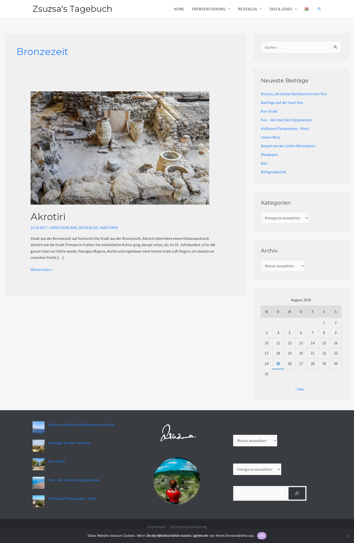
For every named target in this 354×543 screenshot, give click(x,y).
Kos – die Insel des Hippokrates (286, 119)
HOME (179, 9)
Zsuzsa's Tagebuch (72, 9)
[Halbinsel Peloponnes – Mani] (39, 501)
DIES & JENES (281, 9)
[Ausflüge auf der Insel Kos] (39, 446)
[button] (319, 9)
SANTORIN (109, 227)
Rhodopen (269, 154)
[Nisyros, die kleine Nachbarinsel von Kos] (39, 427)
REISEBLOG (247, 9)
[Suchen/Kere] (297, 493)
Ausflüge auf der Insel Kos (282, 102)
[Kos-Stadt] (39, 464)
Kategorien (242, 460)
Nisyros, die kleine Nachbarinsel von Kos (294, 93)
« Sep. (299, 389)
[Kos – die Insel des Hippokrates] (39, 483)
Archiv (238, 431)
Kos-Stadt (269, 111)
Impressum (156, 526)
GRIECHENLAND (63, 227)
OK (262, 535)
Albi (264, 163)
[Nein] (348, 535)
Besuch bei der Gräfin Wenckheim (288, 145)
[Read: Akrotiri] (120, 147)
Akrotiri (48, 216)
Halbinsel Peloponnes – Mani (285, 128)
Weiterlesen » (42, 269)
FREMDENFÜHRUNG (208, 9)
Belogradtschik (273, 171)
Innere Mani (270, 137)
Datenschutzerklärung (188, 526)
